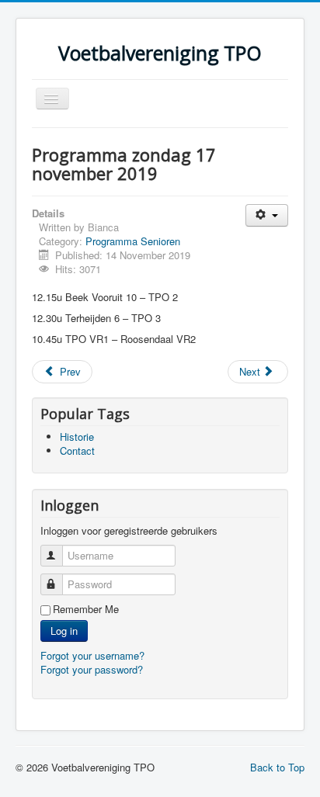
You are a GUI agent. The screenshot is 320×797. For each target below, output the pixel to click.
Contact (77, 450)
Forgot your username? (92, 655)
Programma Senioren (132, 241)
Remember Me (86, 609)
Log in (64, 630)
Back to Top (277, 767)
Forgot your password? (91, 669)
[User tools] (266, 215)
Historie (77, 436)
